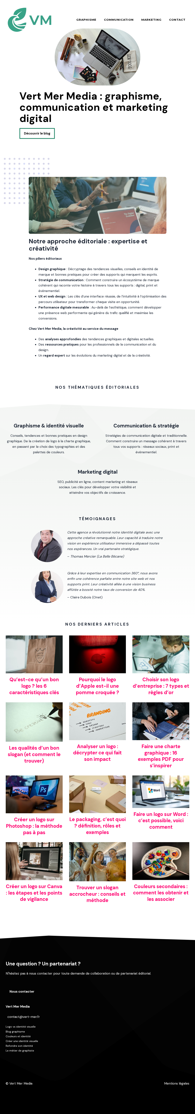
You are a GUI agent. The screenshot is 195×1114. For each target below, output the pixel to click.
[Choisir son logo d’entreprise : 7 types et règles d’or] (160, 670)
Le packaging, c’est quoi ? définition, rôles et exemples (97, 826)
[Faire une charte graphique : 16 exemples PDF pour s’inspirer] (160, 737)
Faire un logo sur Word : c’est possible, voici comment (160, 820)
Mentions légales (176, 1083)
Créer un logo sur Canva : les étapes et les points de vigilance (34, 893)
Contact (177, 19)
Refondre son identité (19, 1046)
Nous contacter (22, 991)
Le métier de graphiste (20, 1050)
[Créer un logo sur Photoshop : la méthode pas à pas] (34, 810)
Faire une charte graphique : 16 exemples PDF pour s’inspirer (161, 756)
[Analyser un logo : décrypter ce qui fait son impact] (97, 737)
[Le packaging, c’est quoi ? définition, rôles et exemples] (97, 810)
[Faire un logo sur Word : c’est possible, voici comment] (160, 805)
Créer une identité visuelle (22, 1041)
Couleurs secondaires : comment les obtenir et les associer (161, 893)
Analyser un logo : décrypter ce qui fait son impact (97, 753)
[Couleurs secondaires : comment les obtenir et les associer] (160, 877)
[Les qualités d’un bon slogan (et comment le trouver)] (34, 739)
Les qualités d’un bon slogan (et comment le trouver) (34, 754)
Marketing (151, 19)
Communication (119, 19)
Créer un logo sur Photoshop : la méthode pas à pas (34, 826)
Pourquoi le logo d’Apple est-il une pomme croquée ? (97, 686)
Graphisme (86, 19)
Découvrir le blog (37, 133)
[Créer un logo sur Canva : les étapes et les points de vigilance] (34, 877)
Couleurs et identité (18, 1036)
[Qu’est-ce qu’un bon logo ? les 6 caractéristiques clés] (34, 670)
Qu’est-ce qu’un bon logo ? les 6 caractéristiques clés (34, 686)
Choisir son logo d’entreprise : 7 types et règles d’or (161, 686)
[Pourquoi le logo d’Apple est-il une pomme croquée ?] (97, 670)
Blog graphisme (15, 1031)
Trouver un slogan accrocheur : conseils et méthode (97, 894)
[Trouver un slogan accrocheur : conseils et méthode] (97, 878)
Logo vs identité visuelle (21, 1026)
